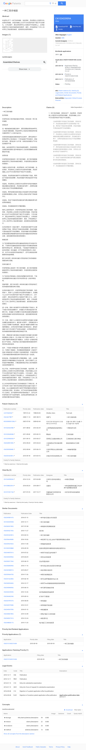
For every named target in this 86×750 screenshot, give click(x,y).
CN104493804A (9, 479)
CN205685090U (9, 566)
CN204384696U (9, 587)
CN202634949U (9, 592)
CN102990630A (9, 438)
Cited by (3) (75, 91)
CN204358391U (9, 570)
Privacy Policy (60, 747)
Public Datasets (41, 747)
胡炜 (62, 38)
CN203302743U (9, 531)
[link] (7, 717)
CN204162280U (9, 579)
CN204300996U (9, 557)
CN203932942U (9, 544)
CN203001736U (9, 561)
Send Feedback (28, 747)
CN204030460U (9, 583)
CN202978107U (9, 601)
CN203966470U (9, 574)
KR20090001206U (9, 421)
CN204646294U (9, 596)
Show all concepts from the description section (19, 734)
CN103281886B (9, 548)
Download (69, 710)
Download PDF (63, 26)
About (18, 747)
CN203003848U (9, 449)
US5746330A (8, 413)
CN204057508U (9, 605)
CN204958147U (9, 517)
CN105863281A (9, 485)
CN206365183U (9, 526)
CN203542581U (9, 456)
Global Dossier (77, 98)
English (69, 35)
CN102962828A (9, 434)
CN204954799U (9, 609)
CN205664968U (9, 539)
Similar (60, 29)
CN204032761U (9, 618)
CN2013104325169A (10, 643)
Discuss (58, 100)
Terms (51, 747)
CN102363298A (9, 428)
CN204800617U (9, 622)
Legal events (59, 93)
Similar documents (70, 93)
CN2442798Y (8, 417)
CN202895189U (9, 443)
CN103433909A (9, 522)
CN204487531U (9, 552)
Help (69, 747)
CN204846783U (9, 614)
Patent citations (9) (65, 91)
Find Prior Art (76, 26)
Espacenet (68, 98)
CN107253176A (9, 492)
